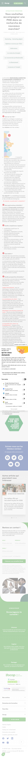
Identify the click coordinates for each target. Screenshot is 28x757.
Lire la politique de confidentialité (9, 369)
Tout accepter (14, 409)
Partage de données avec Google (10, 374)
